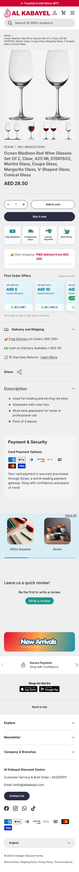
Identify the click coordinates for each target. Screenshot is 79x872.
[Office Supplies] (20, 531)
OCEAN (9, 146)
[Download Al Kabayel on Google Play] (49, 689)
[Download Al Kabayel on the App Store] (28, 689)
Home (7, 35)
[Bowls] (57, 531)
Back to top (39, 706)
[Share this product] (19, 371)
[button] (63, 12)
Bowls (57, 549)
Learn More (49, 357)
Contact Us (17, 795)
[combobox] (39, 23)
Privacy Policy (45, 862)
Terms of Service (63, 862)
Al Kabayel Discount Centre (28, 855)
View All (71, 515)
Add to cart (53, 204)
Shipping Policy (28, 862)
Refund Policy (11, 862)
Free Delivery (19, 339)
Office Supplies (20, 549)
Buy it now (39, 216)
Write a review (39, 601)
